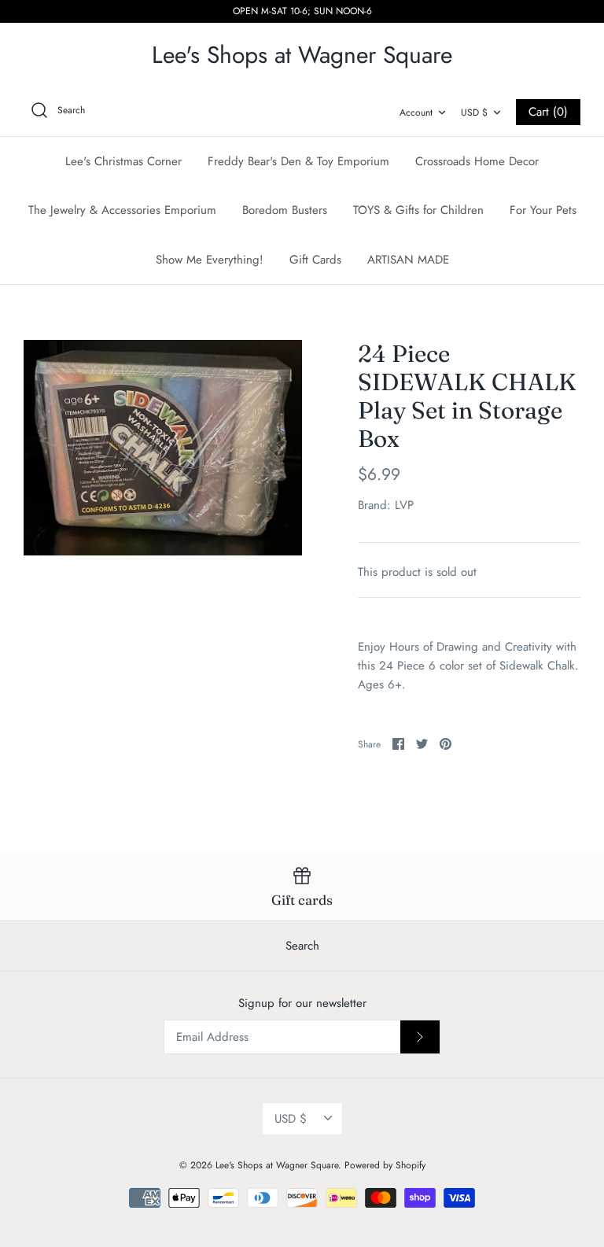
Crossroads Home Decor (477, 161)
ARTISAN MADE (408, 259)
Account (416, 112)
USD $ (474, 112)
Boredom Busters (284, 210)
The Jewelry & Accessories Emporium (122, 210)
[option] (163, 447)
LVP (404, 505)
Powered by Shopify (384, 1165)
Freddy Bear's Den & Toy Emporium (298, 161)
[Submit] (420, 1036)
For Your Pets (543, 210)
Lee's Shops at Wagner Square (276, 1165)
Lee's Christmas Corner (123, 161)
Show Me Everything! (209, 259)
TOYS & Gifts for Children (418, 210)
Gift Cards (315, 259)
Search (302, 945)
